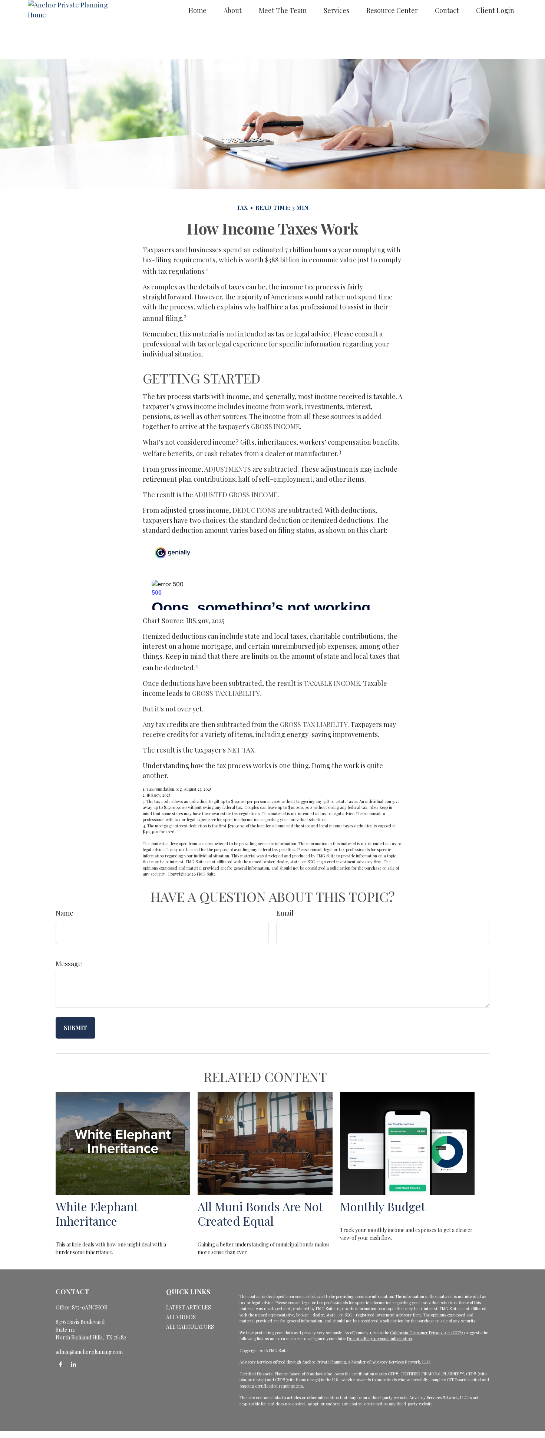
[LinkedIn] (73, 1364)
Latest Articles (188, 1307)
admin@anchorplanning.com (89, 1351)
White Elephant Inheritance (97, 1213)
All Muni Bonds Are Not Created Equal (260, 1213)
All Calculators (190, 1326)
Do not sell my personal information (379, 1338)
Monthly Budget (382, 1206)
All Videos (181, 1317)
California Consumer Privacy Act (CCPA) (427, 1332)
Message (69, 963)
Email (285, 913)
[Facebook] (61, 1364)
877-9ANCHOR (90, 1307)
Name (64, 913)
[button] (197, 10)
